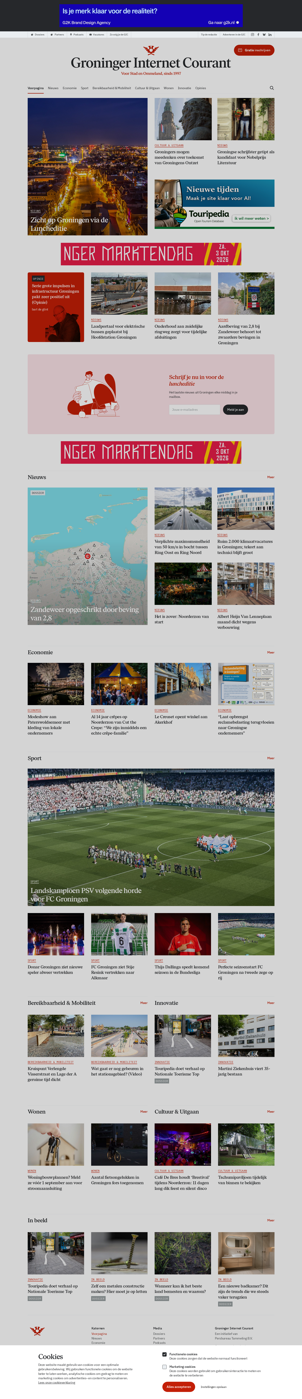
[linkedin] (270, 34)
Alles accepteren (179, 1387)
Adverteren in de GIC (234, 34)
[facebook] (258, 34)
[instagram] (252, 34)
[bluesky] (264, 34)
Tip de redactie (209, 34)
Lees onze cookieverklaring (56, 1382)
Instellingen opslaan (214, 1387)
